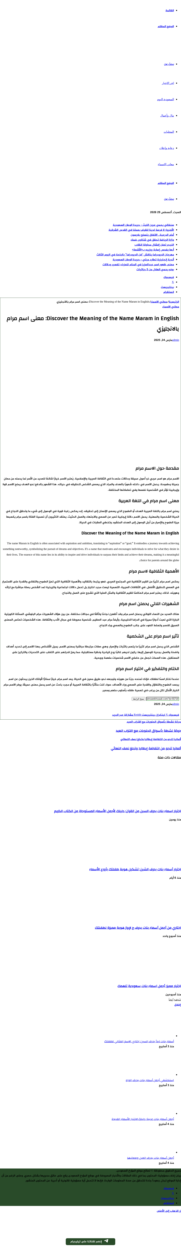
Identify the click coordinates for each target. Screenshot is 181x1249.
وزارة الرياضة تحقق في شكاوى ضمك (152, 240)
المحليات (169, 131)
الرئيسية (174, 302)
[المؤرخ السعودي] (167, 45)
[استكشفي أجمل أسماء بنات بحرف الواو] (154, 1075)
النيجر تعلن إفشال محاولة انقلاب (154, 245)
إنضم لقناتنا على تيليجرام (86, 1241)
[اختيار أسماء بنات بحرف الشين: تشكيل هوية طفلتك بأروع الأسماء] (146, 860)
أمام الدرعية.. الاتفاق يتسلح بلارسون (152, 235)
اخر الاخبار (168, 83)
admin (175, 340)
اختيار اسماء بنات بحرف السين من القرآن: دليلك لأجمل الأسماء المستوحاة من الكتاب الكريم (117, 811)
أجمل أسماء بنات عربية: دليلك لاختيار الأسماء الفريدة (143, 1119)
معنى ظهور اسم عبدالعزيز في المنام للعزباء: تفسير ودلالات (138, 264)
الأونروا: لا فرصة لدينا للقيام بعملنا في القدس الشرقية (141, 230)
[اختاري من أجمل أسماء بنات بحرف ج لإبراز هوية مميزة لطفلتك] (146, 918)
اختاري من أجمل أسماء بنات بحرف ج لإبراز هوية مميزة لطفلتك (138, 928)
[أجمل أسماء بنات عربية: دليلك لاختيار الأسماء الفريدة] (154, 1113)
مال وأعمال (167, 115)
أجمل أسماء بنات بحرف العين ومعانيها (150, 1158)
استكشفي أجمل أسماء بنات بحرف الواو (150, 1080)
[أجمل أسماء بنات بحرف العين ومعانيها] (154, 1152)
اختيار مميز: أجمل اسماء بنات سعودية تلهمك (149, 986)
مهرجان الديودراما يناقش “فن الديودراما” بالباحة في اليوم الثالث (135, 254)
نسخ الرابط (138, 698)
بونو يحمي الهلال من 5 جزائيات (155, 269)
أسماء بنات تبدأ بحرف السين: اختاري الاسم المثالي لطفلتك (139, 1041)
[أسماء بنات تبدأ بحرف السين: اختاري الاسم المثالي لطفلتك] (154, 1036)
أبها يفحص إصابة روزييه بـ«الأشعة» (153, 250)
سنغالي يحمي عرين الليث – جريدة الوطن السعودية (143, 225)
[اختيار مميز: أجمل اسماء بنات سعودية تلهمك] (146, 977)
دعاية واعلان (166, 148)
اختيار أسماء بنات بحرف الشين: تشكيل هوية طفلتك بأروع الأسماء (135, 869)
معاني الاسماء (166, 164)
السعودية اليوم (165, 99)
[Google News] (168, 710)
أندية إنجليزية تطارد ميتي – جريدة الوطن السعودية (143, 259)
